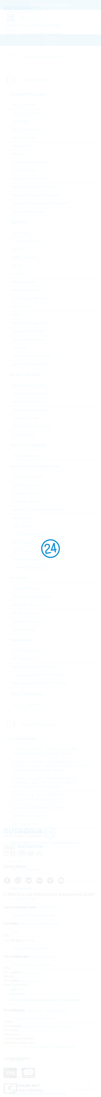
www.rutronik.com (19, 907)
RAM (16, 315)
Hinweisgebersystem (19, 1038)
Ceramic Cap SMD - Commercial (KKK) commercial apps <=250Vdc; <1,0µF (45, 751)
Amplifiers (20, 121)
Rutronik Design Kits (29, 323)
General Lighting (26, 502)
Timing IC (20, 348)
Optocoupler (22, 518)
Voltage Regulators (28, 212)
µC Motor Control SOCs (31, 364)
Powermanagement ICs (31, 162)
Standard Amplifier (27, 179)
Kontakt (9, 976)
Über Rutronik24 (16, 984)
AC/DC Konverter (26, 113)
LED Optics (21, 526)
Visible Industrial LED (30, 567)
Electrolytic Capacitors (30, 816)
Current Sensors (25, 588)
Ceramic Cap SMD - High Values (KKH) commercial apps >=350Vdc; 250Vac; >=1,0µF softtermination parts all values (50, 766)
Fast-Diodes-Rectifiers (30, 394)
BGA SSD (20, 233)
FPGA (17, 266)
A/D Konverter (23, 105)
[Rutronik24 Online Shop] (32, 9)
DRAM (17, 249)
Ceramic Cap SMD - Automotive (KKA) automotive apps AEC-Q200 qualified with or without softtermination (44, 782)
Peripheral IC (23, 307)
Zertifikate (11, 1030)
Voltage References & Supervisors (40, 203)
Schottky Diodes (25, 418)
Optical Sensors (25, 621)
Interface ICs (22, 146)
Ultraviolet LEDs (25, 493)
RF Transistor (23, 659)
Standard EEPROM (28, 331)
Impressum (12, 1034)
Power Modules (25, 456)
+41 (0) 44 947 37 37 (19, 941)
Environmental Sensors (31, 597)
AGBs (8, 1021)
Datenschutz (13, 1026)
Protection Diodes (27, 402)
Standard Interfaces (28, 340)
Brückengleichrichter (29, 385)
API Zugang (12, 972)
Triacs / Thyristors (26, 705)
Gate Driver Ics (24, 138)
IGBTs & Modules (26, 651)
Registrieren (15, 994)
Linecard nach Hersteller (41, 57)
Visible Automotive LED (31, 559)
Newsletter (11, 980)
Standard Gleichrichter (30, 410)
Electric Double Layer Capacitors (39, 807)
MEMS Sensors (25, 613)
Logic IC (19, 274)
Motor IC (19, 154)
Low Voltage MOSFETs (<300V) (38, 675)
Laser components (27, 477)
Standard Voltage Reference (35, 187)
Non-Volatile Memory (29, 298)
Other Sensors (24, 629)
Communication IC (27, 241)
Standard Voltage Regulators (36, 195)
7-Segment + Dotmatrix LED (35, 534)
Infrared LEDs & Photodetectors (38, 510)
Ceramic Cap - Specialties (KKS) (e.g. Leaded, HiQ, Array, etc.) (39, 797)
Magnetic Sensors (27, 605)
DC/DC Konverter (26, 129)
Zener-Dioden (23, 435)
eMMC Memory (24, 257)
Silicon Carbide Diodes (31, 426)
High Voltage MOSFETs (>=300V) (40, 683)
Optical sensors (25, 485)
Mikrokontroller (24, 282)
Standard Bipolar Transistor (35, 667)
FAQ (7, 968)
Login (11, 989)
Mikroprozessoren (27, 290)
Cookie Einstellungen (19, 1042)
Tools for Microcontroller (32, 356)
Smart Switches (25, 171)
